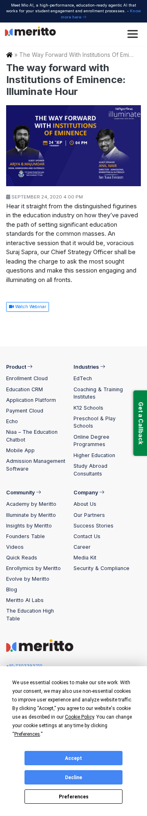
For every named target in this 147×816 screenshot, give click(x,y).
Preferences (74, 797)
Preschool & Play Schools (95, 422)
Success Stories (94, 526)
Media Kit (85, 558)
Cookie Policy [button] (79, 717)
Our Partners (89, 515)
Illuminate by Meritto (31, 515)
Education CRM (24, 389)
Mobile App (20, 450)
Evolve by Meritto (27, 579)
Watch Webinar (30, 306)
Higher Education (94, 455)
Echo (12, 421)
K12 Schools (88, 408)
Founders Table (25, 536)
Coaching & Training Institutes (98, 393)
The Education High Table (30, 615)
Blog (11, 589)
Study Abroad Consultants (90, 470)
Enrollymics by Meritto (33, 568)
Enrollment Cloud (27, 378)
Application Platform (31, 400)
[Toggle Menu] (133, 34)
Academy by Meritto (31, 504)
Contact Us (87, 536)
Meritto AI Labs (25, 600)
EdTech (83, 378)
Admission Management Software (35, 465)
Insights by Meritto (29, 526)
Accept (73, 758)
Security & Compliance (101, 568)
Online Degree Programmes (91, 441)
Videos (15, 547)
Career (82, 547)
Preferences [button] (27, 734)
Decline (73, 777)
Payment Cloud (24, 411)
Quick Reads (21, 558)
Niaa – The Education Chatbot (32, 436)
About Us (85, 504)
